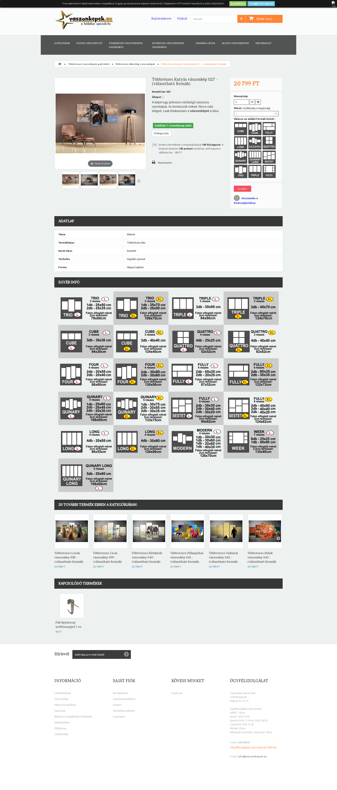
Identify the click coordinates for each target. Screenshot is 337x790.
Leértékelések (62, 693)
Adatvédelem (62, 722)
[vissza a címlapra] (60, 64)
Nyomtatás (165, 162)
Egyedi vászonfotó (89, 43)
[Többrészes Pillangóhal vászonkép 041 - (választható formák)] (187, 531)
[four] (255, 129)
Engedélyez (238, 3)
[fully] (269, 129)
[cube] (241, 129)
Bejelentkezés (161, 18)
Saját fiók (124, 680)
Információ (263, 43)
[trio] (241, 172)
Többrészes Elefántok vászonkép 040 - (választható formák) (147, 557)
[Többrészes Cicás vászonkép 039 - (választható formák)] (110, 531)
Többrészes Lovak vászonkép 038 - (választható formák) (68, 557)
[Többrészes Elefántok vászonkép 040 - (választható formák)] (149, 531)
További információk (261, 3)
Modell (156, 91)
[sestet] (269, 157)
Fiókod (182, 18)
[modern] (255, 143)
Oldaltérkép (61, 734)
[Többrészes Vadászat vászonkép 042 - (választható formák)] (226, 531)
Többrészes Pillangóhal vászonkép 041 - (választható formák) (186, 557)
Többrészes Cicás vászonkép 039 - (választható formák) (107, 557)
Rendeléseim (120, 693)
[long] (241, 143)
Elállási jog (60, 728)
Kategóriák (62, 43)
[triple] (255, 172)
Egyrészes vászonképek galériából (168, 45)
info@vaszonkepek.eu (252, 756)
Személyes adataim (124, 710)
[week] (269, 172)
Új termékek (61, 699)
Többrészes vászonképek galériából (126, 45)
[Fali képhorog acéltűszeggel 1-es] (72, 606)
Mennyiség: (241, 96)
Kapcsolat (60, 710)
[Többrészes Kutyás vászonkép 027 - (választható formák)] (70, 180)
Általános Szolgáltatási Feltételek (73, 716)
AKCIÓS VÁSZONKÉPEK (235, 43)
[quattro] (269, 143)
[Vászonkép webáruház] (83, 20)
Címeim (117, 704)
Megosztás (162, 133)
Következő (139, 181)
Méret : (252, 108)
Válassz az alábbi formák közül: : (255, 118)
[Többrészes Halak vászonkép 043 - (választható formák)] (264, 531)
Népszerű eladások (65, 704)
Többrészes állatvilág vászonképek (135, 64)
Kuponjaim (119, 716)
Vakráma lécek (205, 43)
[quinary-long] (255, 157)
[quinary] (241, 157)
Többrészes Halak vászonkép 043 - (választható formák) (261, 557)
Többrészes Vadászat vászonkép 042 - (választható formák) (223, 557)
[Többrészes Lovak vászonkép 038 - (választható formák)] (71, 531)
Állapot (156, 97)
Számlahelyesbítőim (124, 699)
